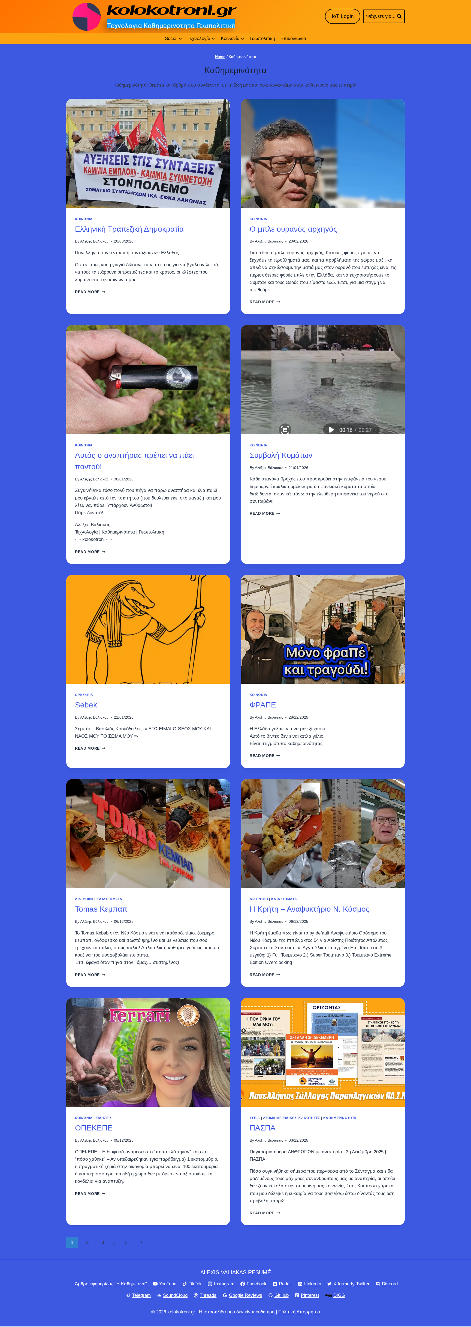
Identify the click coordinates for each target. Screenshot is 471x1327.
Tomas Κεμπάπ (101, 909)
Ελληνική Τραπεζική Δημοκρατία (129, 229)
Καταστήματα (109, 899)
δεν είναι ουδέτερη (255, 1311)
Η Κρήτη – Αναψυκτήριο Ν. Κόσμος (310, 909)
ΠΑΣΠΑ (263, 1128)
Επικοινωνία (293, 38)
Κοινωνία (84, 219)
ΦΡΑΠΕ (263, 705)
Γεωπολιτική (262, 38)
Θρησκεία (84, 695)
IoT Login (343, 16)
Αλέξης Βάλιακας (94, 241)
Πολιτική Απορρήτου (299, 1311)
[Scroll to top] (448, 1304)
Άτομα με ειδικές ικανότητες (291, 1118)
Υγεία (255, 1118)
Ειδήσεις (104, 1118)
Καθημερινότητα (340, 1118)
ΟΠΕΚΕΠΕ (94, 1128)
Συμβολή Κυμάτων (281, 455)
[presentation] (148, 153)
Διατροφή (84, 899)
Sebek (86, 705)
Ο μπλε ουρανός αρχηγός (293, 229)
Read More (90, 292)
